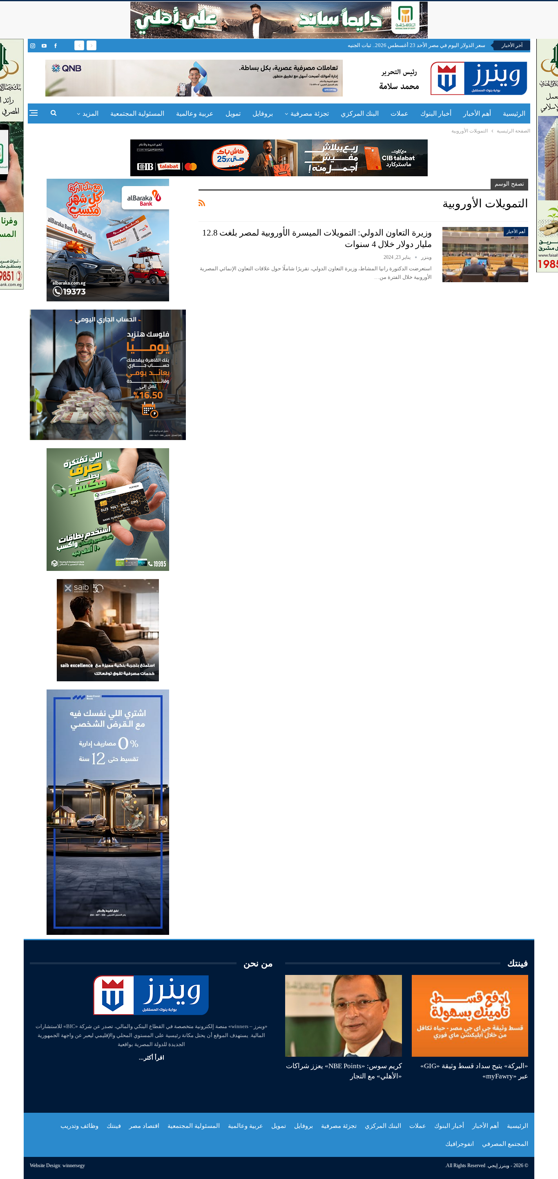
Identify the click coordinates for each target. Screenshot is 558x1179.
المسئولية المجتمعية (137, 113)
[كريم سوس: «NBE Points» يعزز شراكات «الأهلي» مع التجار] (343, 1016)
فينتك (114, 1126)
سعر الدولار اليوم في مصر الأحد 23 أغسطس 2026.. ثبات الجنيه (416, 45)
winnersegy (73, 1165)
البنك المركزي (360, 113)
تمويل (233, 113)
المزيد (90, 113)
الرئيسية (514, 113)
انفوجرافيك (459, 1144)
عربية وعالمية (195, 113)
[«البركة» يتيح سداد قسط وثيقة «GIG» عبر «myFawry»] (470, 1016)
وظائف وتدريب (79, 1126)
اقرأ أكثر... (151, 1058)
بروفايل (262, 113)
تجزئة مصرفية (309, 113)
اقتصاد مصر (144, 1126)
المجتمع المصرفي (505, 1144)
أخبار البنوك (435, 113)
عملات (399, 113)
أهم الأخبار (477, 113)
